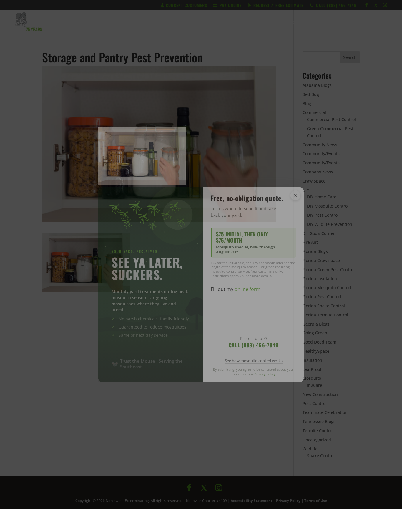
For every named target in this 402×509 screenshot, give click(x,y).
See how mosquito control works (254, 360)
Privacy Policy (264, 374)
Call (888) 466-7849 (254, 345)
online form (247, 289)
